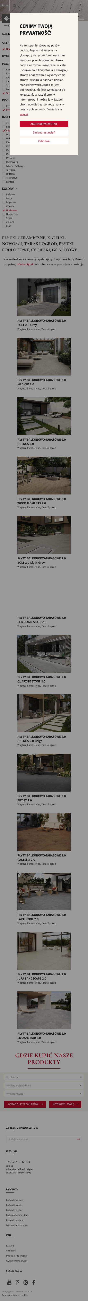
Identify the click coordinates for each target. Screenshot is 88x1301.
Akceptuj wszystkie (44, 124)
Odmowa (44, 141)
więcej (24, 114)
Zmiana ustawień (44, 132)
